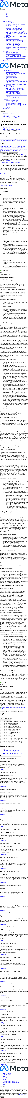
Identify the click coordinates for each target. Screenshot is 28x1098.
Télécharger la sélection (7, 162)
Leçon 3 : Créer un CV (22, 147)
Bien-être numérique (11, 76)
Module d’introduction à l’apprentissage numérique (14, 721)
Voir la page (3, 769)
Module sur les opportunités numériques (15, 32)
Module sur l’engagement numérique (14, 29)
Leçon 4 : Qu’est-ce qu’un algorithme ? (9, 149)
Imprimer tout (17, 162)
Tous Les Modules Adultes (12, 39)
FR (3, 12)
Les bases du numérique (11, 74)
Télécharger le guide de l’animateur (19, 139)
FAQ (4, 1076)
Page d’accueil (6, 128)
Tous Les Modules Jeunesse (12, 22)
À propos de (6, 60)
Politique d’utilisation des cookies (11, 1081)
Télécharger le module (5, 139)
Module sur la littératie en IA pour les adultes (16, 50)
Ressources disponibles (8, 113)
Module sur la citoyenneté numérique (14, 40)
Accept (2, 1097)
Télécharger (24, 155)
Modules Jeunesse (7, 21)
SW (7, 16)
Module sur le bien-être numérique (14, 28)
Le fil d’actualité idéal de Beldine (11, 117)
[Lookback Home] (14, 68)
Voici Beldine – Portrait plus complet (11, 116)
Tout (4, 749)
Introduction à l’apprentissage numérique (15, 73)
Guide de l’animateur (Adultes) (13, 55)
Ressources (5, 51)
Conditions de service (8, 1080)
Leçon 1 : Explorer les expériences (17, 146)
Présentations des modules (12, 52)
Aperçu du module (4, 146)
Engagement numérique (11, 77)
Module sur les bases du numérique (14, 26)
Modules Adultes (7, 37)
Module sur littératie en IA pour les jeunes (16, 36)
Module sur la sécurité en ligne (13, 45)
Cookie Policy (22, 1094)
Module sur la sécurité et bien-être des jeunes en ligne (14, 738)
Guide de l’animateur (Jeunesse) (13, 54)
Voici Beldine (6, 115)
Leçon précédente (9, 707)
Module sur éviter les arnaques (13, 44)
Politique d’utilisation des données (11, 1082)
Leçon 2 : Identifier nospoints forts (8, 147)
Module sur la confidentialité (12, 43)
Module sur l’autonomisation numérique (15, 31)
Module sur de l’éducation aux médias (15, 41)
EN (7, 13)
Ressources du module (16, 150)
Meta (4, 1084)
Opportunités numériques (12, 80)
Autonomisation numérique (12, 78)
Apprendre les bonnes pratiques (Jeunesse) (16, 56)
